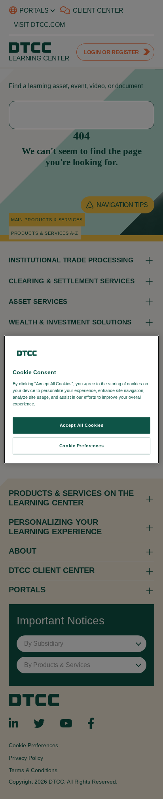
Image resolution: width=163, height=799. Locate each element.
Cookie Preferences (81, 445)
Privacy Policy (52, 403)
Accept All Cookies (81, 425)
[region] (81, 399)
